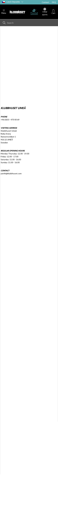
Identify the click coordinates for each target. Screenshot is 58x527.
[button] (3, 12)
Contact (45, 2)
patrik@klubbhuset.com (11, 173)
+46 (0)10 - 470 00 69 (10, 119)
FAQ (54, 2)
